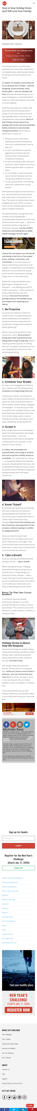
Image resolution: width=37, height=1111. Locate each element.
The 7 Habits (6, 1039)
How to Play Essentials (10, 891)
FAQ (3, 1074)
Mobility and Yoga (8, 900)
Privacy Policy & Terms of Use (12, 1083)
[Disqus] (18, 801)
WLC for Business (8, 1053)
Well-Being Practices (9, 943)
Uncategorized (7, 938)
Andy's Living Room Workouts (12, 878)
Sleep (4, 925)
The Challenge (7, 1034)
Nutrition (5, 904)
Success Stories (7, 934)
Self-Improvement (8, 921)
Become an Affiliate (8, 1048)
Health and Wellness (9, 887)
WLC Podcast (6, 1058)
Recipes (4, 913)
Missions (5, 895)
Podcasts (5, 908)
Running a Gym (7, 917)
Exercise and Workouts (10, 882)
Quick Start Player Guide (10, 1044)
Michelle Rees (13, 729)
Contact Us (5, 1069)
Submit (19, 846)
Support (4, 1079)
